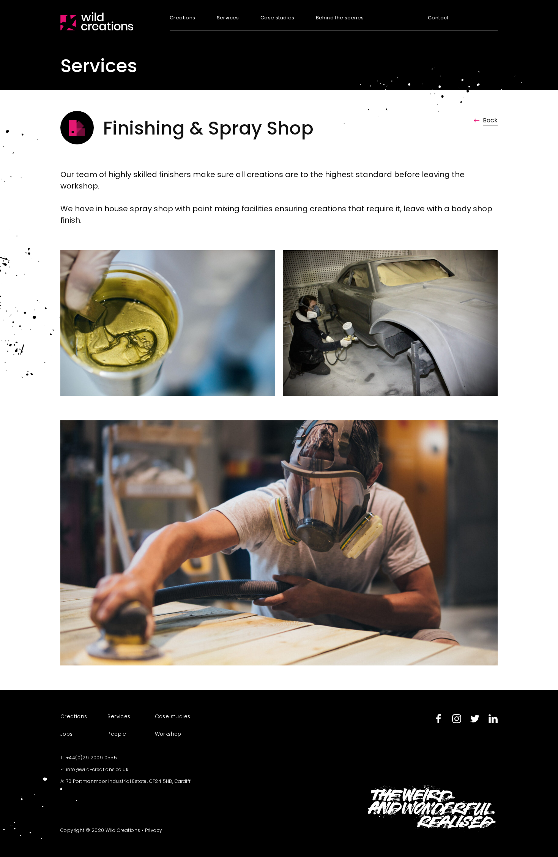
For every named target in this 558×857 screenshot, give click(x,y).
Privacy (153, 830)
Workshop (168, 734)
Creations (182, 18)
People (116, 734)
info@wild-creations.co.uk (97, 769)
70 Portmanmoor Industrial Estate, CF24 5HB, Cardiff (128, 781)
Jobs (66, 734)
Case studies (277, 18)
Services (228, 18)
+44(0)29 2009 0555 (91, 757)
